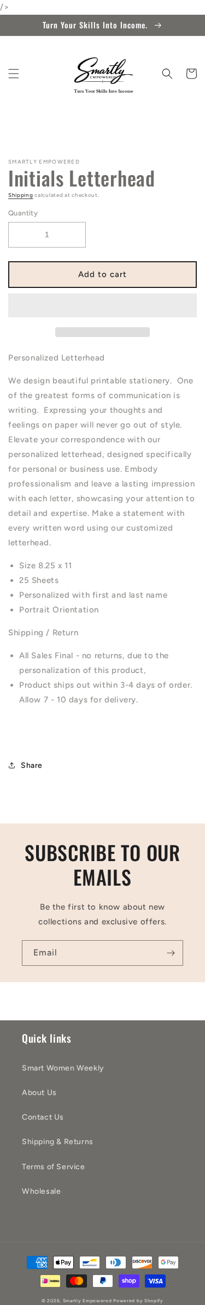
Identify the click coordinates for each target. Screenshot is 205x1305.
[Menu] (14, 74)
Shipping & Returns (57, 1141)
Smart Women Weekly (63, 1068)
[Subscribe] (171, 953)
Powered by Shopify (138, 1300)
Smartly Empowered (87, 1300)
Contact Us (43, 1117)
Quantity (23, 213)
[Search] (167, 74)
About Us (39, 1092)
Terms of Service (53, 1166)
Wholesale (41, 1191)
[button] (102, 305)
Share (32, 765)
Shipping (20, 195)
